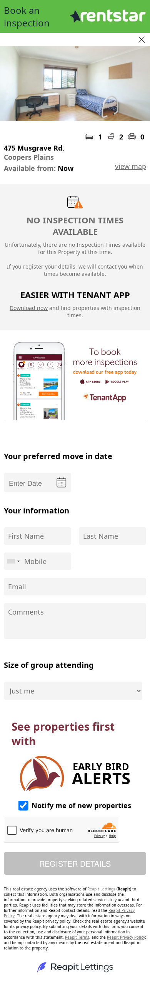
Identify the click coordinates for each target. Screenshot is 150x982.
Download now (29, 307)
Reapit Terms (77, 937)
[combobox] (13, 561)
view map (130, 166)
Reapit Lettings (101, 889)
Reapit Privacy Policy (126, 937)
